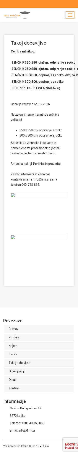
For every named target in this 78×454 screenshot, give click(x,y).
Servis (13, 354)
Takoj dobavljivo (19, 363)
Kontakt (14, 388)
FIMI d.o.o (43, 446)
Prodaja (14, 337)
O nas (12, 379)
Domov (13, 329)
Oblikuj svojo (17, 371)
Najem (13, 346)
